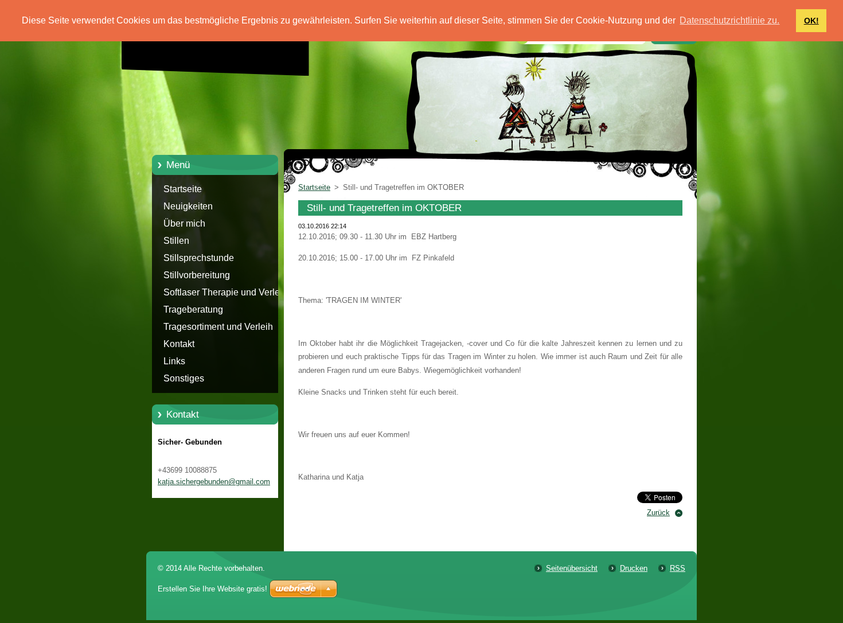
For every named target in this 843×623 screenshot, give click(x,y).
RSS (677, 568)
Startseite (182, 189)
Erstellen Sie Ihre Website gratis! (212, 589)
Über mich (184, 223)
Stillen (176, 241)
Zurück (658, 512)
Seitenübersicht (572, 568)
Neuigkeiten (188, 206)
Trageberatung (193, 309)
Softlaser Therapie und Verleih (225, 292)
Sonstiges (183, 378)
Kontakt (178, 344)
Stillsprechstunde (198, 258)
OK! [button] (811, 20)
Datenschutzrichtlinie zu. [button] (729, 20)
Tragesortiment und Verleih (218, 327)
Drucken (633, 568)
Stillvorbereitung (196, 275)
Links (174, 361)
